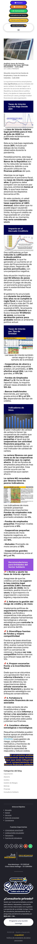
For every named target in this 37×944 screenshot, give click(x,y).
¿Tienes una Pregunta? (18, 20)
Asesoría (7, 777)
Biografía (8, 810)
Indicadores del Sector (18, 15)
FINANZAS (15, 69)
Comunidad (19, 11)
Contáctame (9, 820)
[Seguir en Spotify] (21, 846)
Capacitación (8, 774)
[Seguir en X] (11, 846)
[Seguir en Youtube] (26, 846)
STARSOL (19, 7)
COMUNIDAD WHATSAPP (14, 830)
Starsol (7, 813)
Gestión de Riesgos (10, 783)
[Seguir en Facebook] (7, 846)
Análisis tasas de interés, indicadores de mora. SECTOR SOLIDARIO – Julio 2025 (16, 65)
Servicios (8, 815)
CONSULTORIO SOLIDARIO (14, 833)
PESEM (19, 3)
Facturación (9, 835)
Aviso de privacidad (12, 818)
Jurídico (6, 780)
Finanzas (7, 789)
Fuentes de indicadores (13, 838)
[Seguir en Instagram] (16, 846)
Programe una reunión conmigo (18, 922)
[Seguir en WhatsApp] (30, 846)
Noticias (6, 786)
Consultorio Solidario (11, 792)
